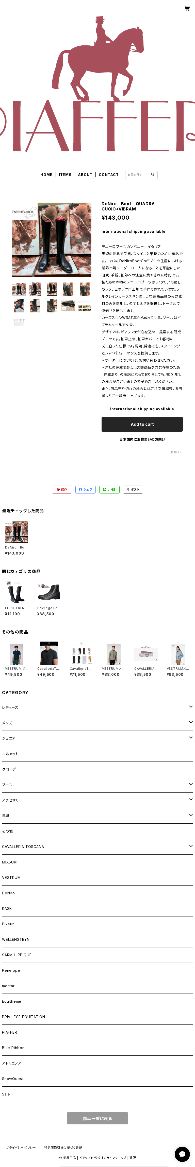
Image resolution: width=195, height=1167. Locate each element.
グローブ (9, 769)
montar (8, 986)
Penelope (11, 970)
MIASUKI (10, 862)
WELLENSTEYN (16, 939)
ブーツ (7, 785)
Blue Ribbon (13, 1048)
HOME (46, 174)
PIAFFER (9, 1032)
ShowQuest (12, 1078)
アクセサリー (12, 800)
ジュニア (9, 738)
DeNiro (8, 893)
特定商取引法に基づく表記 (63, 1148)
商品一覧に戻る (97, 1118)
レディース (10, 707)
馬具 (6, 816)
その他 (7, 831)
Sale (6, 1094)
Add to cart (142, 424)
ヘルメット (10, 754)
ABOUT (85, 174)
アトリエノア (12, 1063)
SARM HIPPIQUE (16, 955)
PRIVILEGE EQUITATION (23, 1017)
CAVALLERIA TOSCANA (23, 846)
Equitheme (11, 1001)
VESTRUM (11, 877)
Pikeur (8, 924)
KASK (7, 908)
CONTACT (109, 174)
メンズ (7, 723)
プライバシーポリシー (21, 1148)
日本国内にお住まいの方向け (142, 439)
